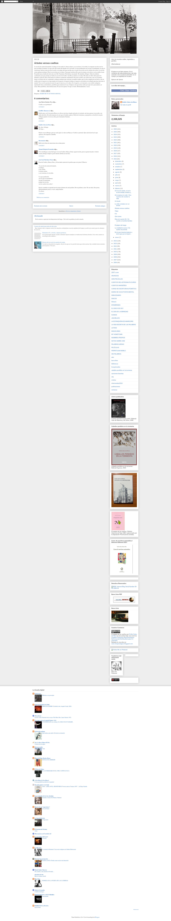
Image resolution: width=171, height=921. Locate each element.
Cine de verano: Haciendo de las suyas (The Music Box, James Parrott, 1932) (53, 717)
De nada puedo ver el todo (42, 785)
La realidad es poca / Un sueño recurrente (122, 228)
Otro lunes (118, 216)
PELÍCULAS (115, 347)
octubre (117, 166)
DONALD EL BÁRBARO (48, 760)
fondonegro (38, 694)
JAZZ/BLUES (115, 318)
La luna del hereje (40, 818)
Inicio (71, 206)
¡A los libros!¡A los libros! (42, 780)
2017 (115, 153)
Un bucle (117, 201)
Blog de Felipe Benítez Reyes (42, 758)
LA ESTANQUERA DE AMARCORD (122, 321)
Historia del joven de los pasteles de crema (53, 242)
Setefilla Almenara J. (44, 111)
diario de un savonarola (41, 859)
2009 (115, 254)
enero (117, 237)
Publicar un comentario (43, 197)
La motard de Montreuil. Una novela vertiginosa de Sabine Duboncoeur (59, 849)
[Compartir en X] (45, 91)
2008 (115, 257)
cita (112, 377)
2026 (115, 129)
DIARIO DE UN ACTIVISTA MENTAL (50, 93)
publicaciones (115, 386)
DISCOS (114, 298)
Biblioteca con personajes (48, 695)
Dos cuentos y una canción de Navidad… (44, 871)
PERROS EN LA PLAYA (41, 906)
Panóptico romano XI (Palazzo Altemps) (51, 797)
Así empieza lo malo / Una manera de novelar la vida (123, 196)
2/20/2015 (41, 193)
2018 (115, 151)
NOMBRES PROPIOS (118, 337)
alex (112, 357)
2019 (115, 148)
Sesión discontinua (40, 731)
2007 (115, 260)
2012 (115, 246)
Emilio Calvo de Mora (45, 125)
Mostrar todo (136, 909)
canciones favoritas (117, 373)
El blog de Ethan (39, 769)
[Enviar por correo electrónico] (42, 91)
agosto (117, 172)
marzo (117, 185)
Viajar (116, 211)
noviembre (118, 164)
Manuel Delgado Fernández (46, 149)
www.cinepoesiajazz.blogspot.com (122, 644)
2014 (115, 241)
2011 (115, 249)
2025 (115, 132)
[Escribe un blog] (44, 91)
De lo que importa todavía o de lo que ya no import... (123, 233)
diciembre (118, 161)
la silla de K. (38, 848)
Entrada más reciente (40, 206)
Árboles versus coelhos (122, 208)
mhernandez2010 (117, 383)
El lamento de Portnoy (41, 829)
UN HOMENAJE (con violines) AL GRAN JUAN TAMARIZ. (57, 722)
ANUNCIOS (115, 275)
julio (116, 175)
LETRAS (114, 328)
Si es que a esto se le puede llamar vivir (45, 720)
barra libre (114, 360)
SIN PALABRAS (116, 354)
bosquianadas (115, 367)
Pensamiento (45, 896)
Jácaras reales (39, 747)
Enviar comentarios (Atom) (73, 211)
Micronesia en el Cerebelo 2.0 (43, 834)
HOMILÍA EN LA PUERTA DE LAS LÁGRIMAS (55, 880)
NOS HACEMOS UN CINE (42, 705)
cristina (113, 380)
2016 (115, 156)
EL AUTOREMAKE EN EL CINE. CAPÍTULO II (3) (55, 771)
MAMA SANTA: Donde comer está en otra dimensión (55, 860)
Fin (116, 213)
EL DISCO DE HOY (117, 308)
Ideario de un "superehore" (42, 807)
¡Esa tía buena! (45, 808)
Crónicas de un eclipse (40, 744)
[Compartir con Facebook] (47, 91)
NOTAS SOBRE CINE (118, 341)
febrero (117, 188)
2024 (115, 134)
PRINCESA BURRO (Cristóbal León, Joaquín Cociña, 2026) (56, 706)
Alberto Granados (40, 890)
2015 (115, 159)
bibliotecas (114, 364)
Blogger (97, 917)
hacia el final (37, 907)
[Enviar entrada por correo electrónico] (38, 91)
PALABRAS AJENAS (117, 344)
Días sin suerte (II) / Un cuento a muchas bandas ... (123, 220)
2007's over (115, 272)
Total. (43, 748)
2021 (115, 142)
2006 (115, 262)
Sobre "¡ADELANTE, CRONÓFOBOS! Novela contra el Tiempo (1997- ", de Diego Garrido (64, 786)
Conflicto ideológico (39, 891)
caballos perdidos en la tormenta (121, 370)
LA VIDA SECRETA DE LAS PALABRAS (123, 324)
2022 (115, 140)
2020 (115, 145)
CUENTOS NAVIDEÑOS (118, 285)
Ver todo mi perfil (125, 105)
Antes (36, 831)
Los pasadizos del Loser (41, 837)
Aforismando (38, 216)
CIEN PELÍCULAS (117, 279)
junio (117, 177)
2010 (115, 251)
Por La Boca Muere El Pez (42, 742)
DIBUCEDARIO (116, 295)
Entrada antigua (100, 206)
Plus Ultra (37, 879)
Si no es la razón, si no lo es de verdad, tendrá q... (123, 191)
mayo (117, 180)
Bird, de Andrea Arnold (40, 876)
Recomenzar (42, 140)
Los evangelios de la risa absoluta (44, 796)
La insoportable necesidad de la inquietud (44, 782)
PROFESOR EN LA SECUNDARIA (44, 895)
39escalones (38, 716)
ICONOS (114, 315)
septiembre (119, 169)
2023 (115, 137)
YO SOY (44, 838)
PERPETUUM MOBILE (118, 350)
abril (116, 183)
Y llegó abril (45, 819)
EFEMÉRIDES (115, 305)
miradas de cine (39, 874)
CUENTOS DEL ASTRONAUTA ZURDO (123, 282)
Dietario (113, 302)
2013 (115, 243)
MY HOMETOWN (116, 334)
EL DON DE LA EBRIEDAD (119, 311)
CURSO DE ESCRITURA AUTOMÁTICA (123, 289)
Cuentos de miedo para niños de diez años (45, 226)
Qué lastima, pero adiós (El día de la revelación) (53, 733)
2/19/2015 (41, 107)
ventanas (114, 390)
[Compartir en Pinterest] (49, 91)
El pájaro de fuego (120, 225)
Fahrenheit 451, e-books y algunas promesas (54, 233)
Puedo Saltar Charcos (41, 870)
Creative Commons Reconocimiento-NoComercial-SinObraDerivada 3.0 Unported (122, 639)
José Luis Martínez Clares (46, 160)
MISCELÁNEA (115, 331)
